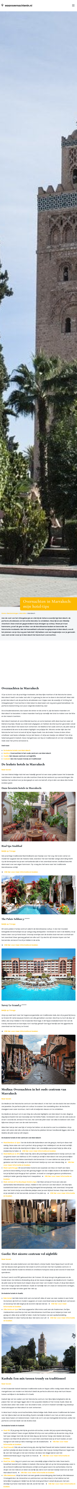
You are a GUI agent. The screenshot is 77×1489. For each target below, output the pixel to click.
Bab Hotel (7, 1298)
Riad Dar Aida (9, 1461)
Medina (7, 753)
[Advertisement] (38, 667)
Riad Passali (8, 1447)
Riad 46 (7, 1430)
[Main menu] (73, 5)
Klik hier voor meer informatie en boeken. (21, 872)
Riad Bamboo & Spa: (12, 1142)
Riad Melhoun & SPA (12, 1154)
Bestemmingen (12, 613)
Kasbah (7, 759)
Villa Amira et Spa (11, 1309)
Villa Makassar (9, 1475)
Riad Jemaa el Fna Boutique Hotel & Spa (20, 1182)
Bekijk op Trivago (9, 851)
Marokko (23, 613)
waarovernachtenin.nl (18, 5)
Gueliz (6, 756)
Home (4, 613)
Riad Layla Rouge (11, 1168)
